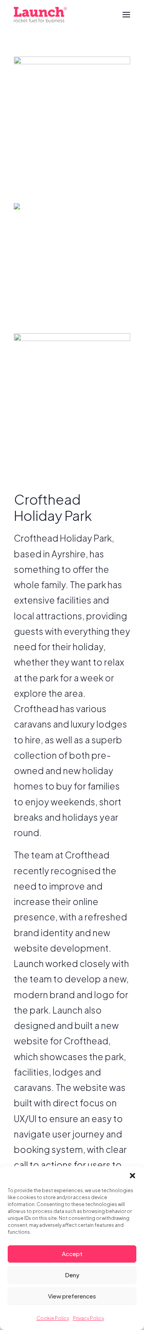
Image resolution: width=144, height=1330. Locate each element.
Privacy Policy (88, 1318)
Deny (72, 1274)
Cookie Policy (52, 1318)
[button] (132, 1175)
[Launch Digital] (40, 14)
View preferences (72, 1296)
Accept (72, 1253)
